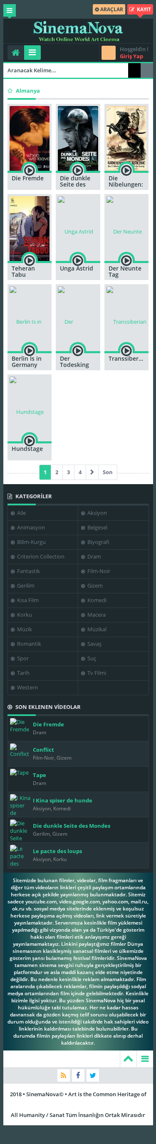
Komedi (96, 600)
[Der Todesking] (78, 317)
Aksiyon (96, 513)
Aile (21, 513)
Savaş (94, 643)
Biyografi (97, 542)
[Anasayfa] (15, 52)
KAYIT (143, 9)
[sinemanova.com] (78, 31)
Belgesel (96, 527)
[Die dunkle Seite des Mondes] (78, 137)
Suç (91, 658)
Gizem (94, 585)
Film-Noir (98, 571)
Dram (93, 556)
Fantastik (28, 571)
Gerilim (25, 585)
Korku (24, 614)
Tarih (23, 673)
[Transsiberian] (126, 317)
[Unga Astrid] (78, 227)
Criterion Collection (40, 556)
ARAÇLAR (111, 9)
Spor (22, 658)
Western (27, 687)
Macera (96, 614)
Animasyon (30, 527)
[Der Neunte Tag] (126, 227)
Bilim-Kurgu (31, 542)
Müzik (24, 629)
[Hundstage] (29, 407)
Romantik (28, 643)
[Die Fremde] (29, 137)
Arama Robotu (147, 70)
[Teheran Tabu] (29, 227)
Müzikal (96, 629)
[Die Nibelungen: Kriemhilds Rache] (126, 137)
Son (108, 472)
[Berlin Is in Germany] (29, 317)
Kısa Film (27, 600)
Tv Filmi (96, 673)
